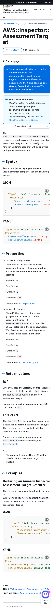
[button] (11, 61)
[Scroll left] (31, 9)
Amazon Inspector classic (33, 593)
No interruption (30, 362)
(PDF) (30, 89)
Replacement (29, 303)
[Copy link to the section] (3, 161)
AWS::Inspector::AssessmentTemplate (29, 588)
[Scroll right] (50, 9)
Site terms (18, 606)
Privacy (8, 606)
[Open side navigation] (4, 16)
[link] (37, 23)
